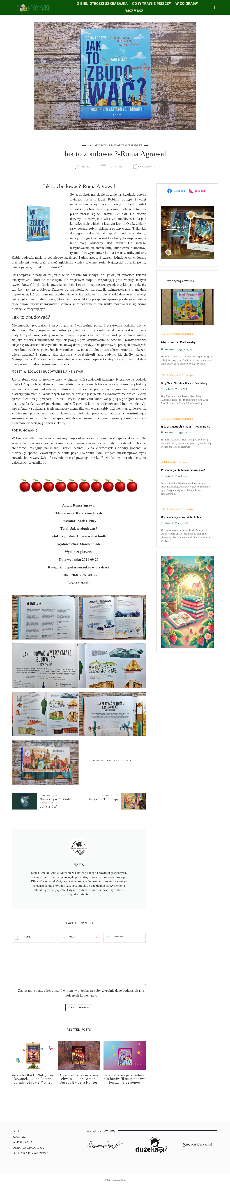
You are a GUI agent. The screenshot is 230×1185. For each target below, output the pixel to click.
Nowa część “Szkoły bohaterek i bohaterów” (55, 803)
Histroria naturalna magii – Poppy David (185, 426)
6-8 (89, 145)
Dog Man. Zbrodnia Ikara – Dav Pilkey (184, 383)
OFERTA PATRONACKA (28, 1147)
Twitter (112, 760)
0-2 (163, 333)
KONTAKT (20, 1136)
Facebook (97, 760)
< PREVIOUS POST (49, 795)
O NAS (17, 1131)
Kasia (167, 389)
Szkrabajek (169, 349)
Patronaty (100, 145)
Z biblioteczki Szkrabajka (102, 3)
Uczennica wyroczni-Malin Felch (181, 517)
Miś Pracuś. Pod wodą (178, 342)
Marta (86, 167)
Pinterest (126, 760)
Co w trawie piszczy (151, 3)
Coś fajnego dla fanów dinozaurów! (183, 470)
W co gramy (186, 3)
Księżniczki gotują (103, 799)
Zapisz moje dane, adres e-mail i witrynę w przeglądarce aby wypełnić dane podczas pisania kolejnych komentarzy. (81, 993)
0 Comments (147, 167)
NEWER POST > (110, 795)
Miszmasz (134, 11)
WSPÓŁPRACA (23, 1142)
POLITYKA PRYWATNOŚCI (31, 1153)
